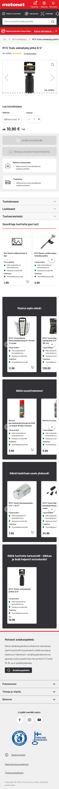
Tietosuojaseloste (14, 772)
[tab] (31, 13)
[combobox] (26, 21)
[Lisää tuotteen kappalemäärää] (38, 119)
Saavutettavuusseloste (17, 764)
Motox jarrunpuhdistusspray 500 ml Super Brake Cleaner (22, 423)
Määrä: (29, 112)
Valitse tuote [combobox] (10, 119)
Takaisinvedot (18, 754)
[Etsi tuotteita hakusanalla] (52, 21)
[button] (6, 77)
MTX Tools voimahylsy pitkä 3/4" (20, 590)
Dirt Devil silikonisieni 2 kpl (15, 254)
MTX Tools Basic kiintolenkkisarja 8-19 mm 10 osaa (22, 340)
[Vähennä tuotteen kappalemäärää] (29, 119)
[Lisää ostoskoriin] (27, 282)
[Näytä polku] (4, 39)
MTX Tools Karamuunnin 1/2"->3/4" (21, 504)
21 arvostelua (30, 53)
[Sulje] (56, 31)
